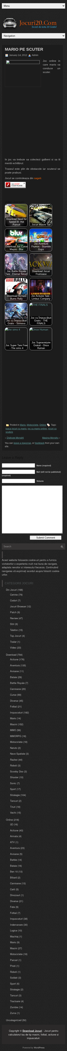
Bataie (13, 677)
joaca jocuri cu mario (16, 428)
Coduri (13, 600)
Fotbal (13, 706)
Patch (13, 612)
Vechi (13, 812)
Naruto (13, 748)
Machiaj (14, 936)
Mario (23, 425)
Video (13, 647)
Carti (12, 889)
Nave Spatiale (17, 753)
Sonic (13, 783)
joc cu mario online (37, 428)
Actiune (14, 659)
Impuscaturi (16, 712)
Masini (13, 724)
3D (11, 824)
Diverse (14, 700)
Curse (13, 694)
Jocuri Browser (18, 606)
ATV (12, 842)
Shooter (14, 777)
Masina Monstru (50, 437)
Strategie (15, 795)
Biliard (13, 877)
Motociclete (32, 425)
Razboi (13, 759)
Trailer (13, 641)
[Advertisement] (33, 122)
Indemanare (16, 924)
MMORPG (15, 736)
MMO (13, 730)
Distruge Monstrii (15, 437)
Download (11, 654)
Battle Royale (17, 683)
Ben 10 (14, 871)
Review (14, 618)
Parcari (14, 960)
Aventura (15, 665)
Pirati (13, 966)
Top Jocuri (15, 635)
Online (42, 425)
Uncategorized (13, 1020)
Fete (12, 907)
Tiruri (12, 807)
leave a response (22, 442)
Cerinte (14, 594)
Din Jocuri (11, 589)
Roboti (13, 765)
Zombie (14, 1007)
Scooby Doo (16, 771)
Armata (14, 836)
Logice (13, 930)
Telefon (14, 630)
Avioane (14, 671)
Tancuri (14, 801)
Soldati (13, 977)
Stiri (12, 624)
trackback (39, 442)
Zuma (13, 1013)
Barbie (13, 859)
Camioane (15, 689)
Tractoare (15, 1001)
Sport (13, 789)
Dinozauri (15, 895)
